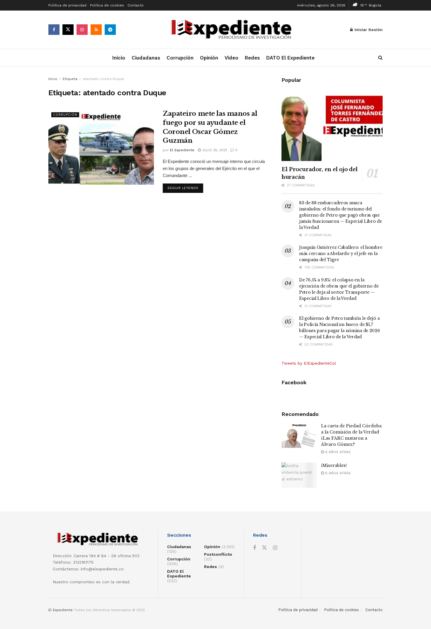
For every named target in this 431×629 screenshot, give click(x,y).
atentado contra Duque (103, 79)
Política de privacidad (67, 5)
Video (231, 58)
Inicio (118, 58)
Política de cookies (107, 5)
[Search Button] (380, 58)
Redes (252, 58)
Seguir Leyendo (185, 188)
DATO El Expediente (290, 58)
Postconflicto (218, 554)
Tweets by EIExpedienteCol (308, 363)
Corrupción (180, 58)
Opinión (209, 58)
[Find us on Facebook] (54, 29)
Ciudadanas (146, 58)
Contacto (136, 5)
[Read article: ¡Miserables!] (299, 475)
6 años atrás (337, 452)
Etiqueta (70, 79)
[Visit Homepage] (233, 30)
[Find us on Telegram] (110, 29)
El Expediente (182, 150)
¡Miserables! (334, 465)
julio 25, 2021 (214, 150)
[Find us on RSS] (96, 29)
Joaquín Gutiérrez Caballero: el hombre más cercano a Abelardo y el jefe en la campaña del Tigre (340, 253)
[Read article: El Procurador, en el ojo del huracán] (332, 125)
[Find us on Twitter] (68, 29)
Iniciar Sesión (368, 29)
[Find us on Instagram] (82, 29)
